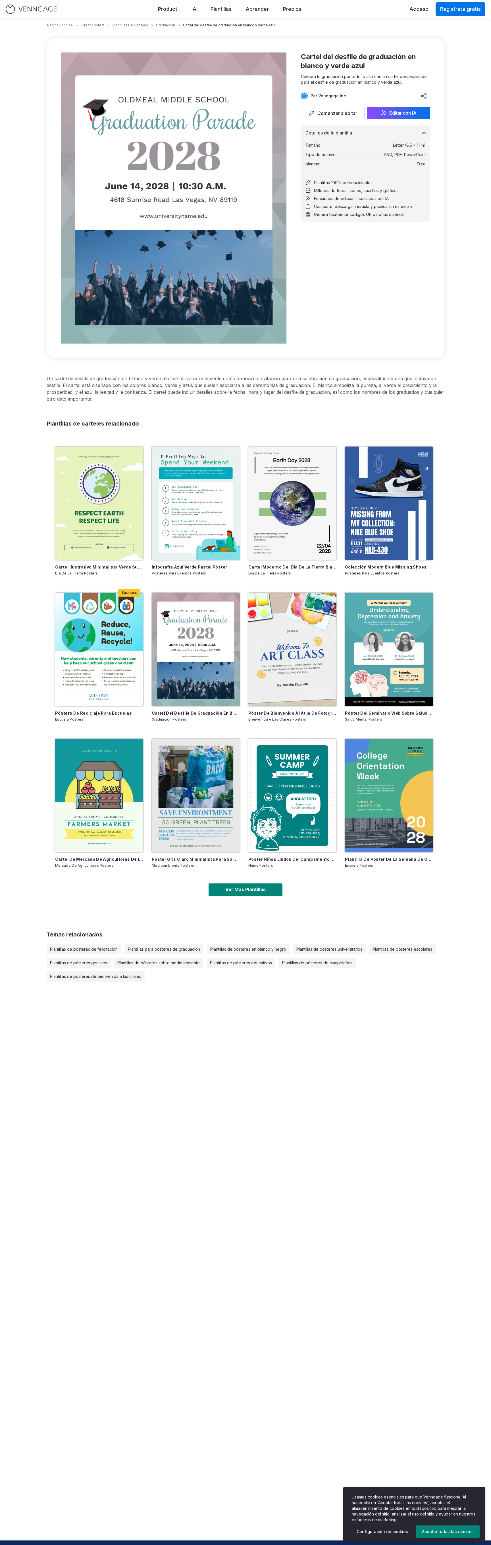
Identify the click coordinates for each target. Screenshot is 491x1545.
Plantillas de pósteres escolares (402, 949)
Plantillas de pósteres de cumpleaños (317, 962)
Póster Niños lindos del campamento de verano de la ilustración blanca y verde (292, 859)
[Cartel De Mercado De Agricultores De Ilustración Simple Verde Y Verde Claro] (99, 795)
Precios (292, 9)
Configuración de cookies (382, 1531)
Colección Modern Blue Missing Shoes (385, 567)
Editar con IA (403, 113)
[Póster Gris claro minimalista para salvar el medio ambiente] (196, 795)
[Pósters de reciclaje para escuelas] (99, 649)
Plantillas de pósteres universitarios (329, 949)
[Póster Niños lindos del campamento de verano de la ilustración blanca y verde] (292, 795)
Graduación (165, 25)
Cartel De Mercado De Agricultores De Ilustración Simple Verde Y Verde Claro (99, 859)
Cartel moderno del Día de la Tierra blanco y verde (292, 567)
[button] (333, 113)
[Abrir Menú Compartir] (424, 96)
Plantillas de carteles (130, 25)
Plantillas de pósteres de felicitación (84, 949)
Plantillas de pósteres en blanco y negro (248, 949)
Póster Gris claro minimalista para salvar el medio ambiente (196, 859)
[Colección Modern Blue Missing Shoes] (389, 503)
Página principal (60, 25)
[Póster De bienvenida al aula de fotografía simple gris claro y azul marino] (292, 649)
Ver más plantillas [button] (245, 889)
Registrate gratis (460, 9)
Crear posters (93, 25)
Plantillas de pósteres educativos (241, 962)
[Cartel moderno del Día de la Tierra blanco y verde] (292, 503)
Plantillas (221, 9)
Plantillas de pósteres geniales (78, 962)
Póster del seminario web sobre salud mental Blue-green (389, 713)
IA (194, 9)
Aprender (257, 9)
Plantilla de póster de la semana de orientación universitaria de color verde (389, 859)
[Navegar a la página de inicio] (31, 9)
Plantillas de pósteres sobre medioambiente (158, 962)
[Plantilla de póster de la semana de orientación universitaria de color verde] (389, 795)
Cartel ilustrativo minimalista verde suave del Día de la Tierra (99, 567)
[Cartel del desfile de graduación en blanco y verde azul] (196, 649)
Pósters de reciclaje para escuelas (93, 713)
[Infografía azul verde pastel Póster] (196, 503)
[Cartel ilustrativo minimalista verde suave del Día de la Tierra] (99, 503)
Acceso (418, 9)
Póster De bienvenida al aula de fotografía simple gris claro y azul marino (292, 713)
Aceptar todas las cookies (448, 1531)
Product (167, 9)
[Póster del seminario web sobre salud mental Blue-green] (389, 649)
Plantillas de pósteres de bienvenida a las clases (95, 976)
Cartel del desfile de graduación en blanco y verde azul (196, 713)
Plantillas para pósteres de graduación (164, 949)
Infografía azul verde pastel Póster (189, 567)
